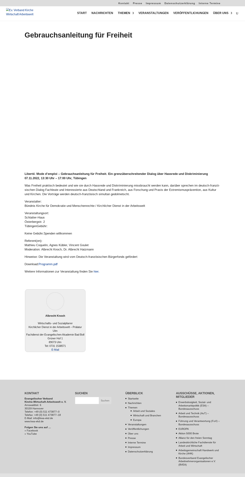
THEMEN (124, 13)
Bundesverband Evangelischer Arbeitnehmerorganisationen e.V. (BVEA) (197, 461)
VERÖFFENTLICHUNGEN (190, 13)
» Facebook (31, 430)
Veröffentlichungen (138, 428)
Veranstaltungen (137, 424)
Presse (137, 3)
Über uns (133, 433)
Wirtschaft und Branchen (147, 415)
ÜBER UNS (220, 13)
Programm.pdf (48, 264)
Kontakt (123, 3)
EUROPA (183, 428)
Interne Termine (209, 3)
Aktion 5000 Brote (188, 433)
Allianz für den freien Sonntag (195, 437)
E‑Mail (55, 349)
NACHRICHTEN (102, 13)
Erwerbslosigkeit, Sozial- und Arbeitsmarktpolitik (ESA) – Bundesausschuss (194, 405)
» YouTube (31, 433)
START (82, 13)
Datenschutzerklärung (179, 3)
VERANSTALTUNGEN (153, 13)
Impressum (153, 3)
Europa (137, 419)
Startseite (133, 398)
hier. (96, 271)
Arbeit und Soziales (144, 410)
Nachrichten (135, 403)
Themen (132, 407)
